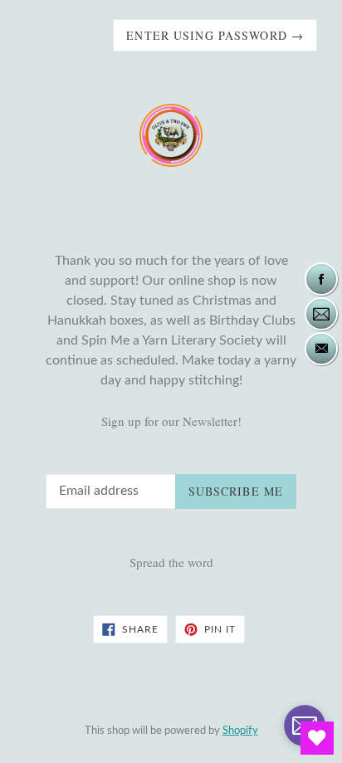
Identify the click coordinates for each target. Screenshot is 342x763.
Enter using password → (215, 35)
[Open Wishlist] (317, 738)
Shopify (240, 731)
